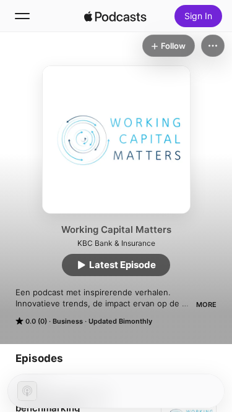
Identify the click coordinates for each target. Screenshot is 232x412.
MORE (206, 304)
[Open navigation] (22, 16)
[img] (115, 16)
